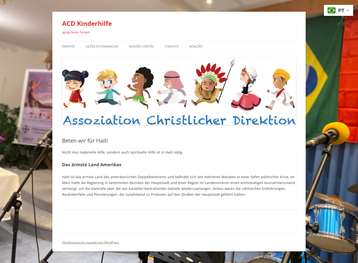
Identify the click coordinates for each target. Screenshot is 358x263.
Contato (172, 46)
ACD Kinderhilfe (87, 23)
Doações (196, 46)
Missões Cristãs (141, 46)
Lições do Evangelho (102, 46)
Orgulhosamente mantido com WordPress (90, 242)
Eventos (68, 46)
